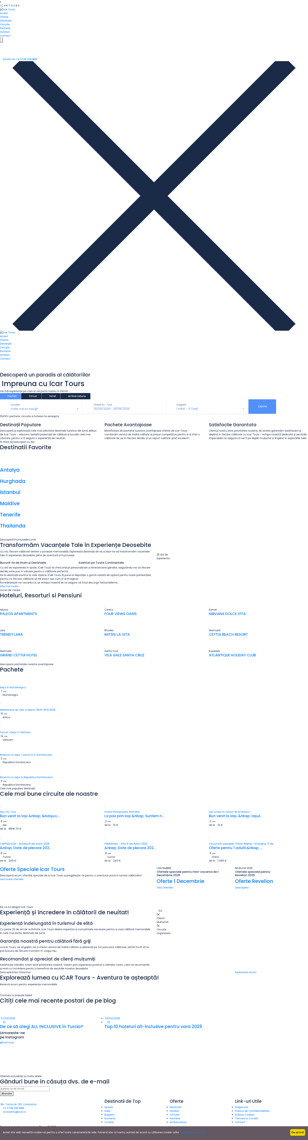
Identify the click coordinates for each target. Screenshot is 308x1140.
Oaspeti (181, 404)
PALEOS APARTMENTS (18, 613)
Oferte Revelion (254, 881)
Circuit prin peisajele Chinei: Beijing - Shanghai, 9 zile (241, 844)
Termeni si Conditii (246, 1118)
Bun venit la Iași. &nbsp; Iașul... (235, 815)
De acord (298, 1132)
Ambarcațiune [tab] (76, 396)
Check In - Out (103, 404)
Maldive (10, 503)
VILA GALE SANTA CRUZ (124, 655)
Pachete (5, 28)
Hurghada (12, 481)
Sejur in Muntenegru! (13, 687)
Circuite (5, 24)
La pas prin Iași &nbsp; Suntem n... (134, 815)
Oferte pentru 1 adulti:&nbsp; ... (235, 847)
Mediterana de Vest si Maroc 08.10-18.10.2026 (27, 710)
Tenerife (10, 514)
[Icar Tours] (7, 9)
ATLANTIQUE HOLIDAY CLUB (232, 655)
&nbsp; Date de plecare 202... (25, 847)
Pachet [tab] (12, 396)
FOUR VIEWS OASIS (120, 613)
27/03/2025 (7, 1018)
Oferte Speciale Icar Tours (32, 869)
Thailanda (12, 525)
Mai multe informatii (193, 1132)
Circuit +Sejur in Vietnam (15, 732)
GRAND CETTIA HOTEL (18, 655)
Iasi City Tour (8, 812)
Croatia (109, 1122)
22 (4, 1022)
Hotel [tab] (52, 396)
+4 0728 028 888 (13, 1108)
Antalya (10, 470)
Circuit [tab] (32, 396)
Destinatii (6, 20)
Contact (5, 35)
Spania (108, 1107)
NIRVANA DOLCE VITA (227, 613)
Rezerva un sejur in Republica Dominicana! (26, 777)
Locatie (15, 404)
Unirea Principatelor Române (122, 812)
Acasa (4, 13)
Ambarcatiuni (178, 1122)
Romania (109, 1118)
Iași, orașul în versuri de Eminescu (229, 812)
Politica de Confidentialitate (252, 1111)
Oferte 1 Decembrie (180, 881)
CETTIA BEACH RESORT (228, 634)
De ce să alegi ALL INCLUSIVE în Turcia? (41, 1026)
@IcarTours (7, 1042)
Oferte (4, 17)
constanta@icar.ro (14, 1112)
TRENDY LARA (11, 634)
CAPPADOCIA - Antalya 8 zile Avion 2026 (25, 844)
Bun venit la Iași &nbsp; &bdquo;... (30, 815)
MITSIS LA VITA (117, 634)
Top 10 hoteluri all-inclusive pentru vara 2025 (153, 1026)
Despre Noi (241, 1107)
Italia (107, 1111)
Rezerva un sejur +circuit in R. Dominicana (26, 755)
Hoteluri (4, 32)
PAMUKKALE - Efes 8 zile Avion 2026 (125, 844)
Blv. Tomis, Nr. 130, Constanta (18, 1104)
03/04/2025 (112, 1018)
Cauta (262, 406)
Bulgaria (109, 1114)
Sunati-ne (19, 59)
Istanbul (10, 492)
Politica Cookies (244, 1114)
